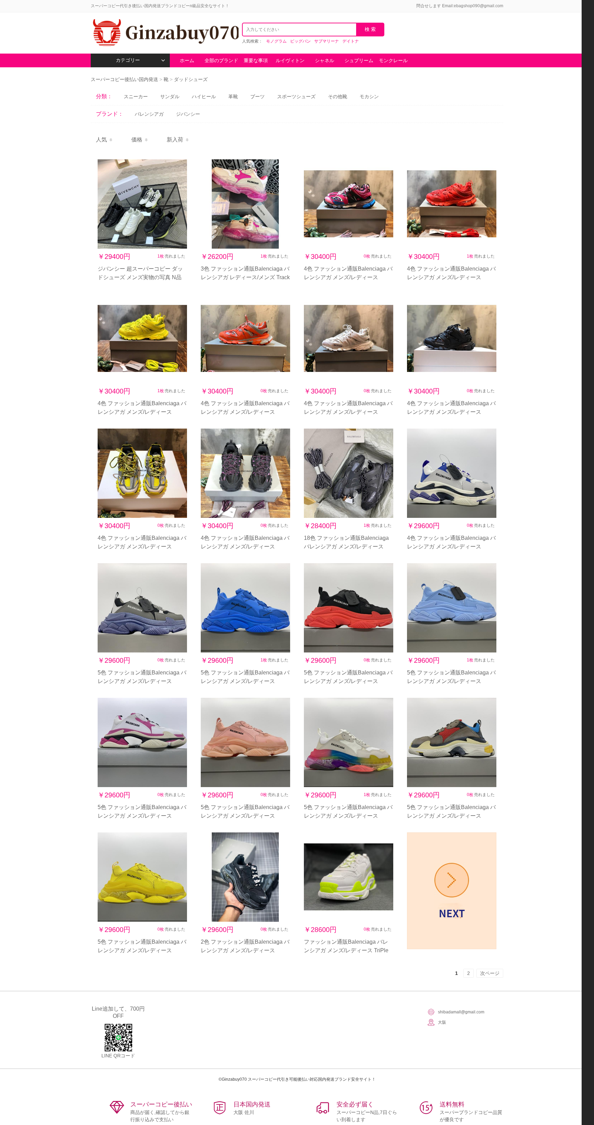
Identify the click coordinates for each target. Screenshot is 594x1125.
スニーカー (136, 96)
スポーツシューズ (296, 96)
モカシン (369, 96)
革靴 (233, 96)
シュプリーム (358, 60)
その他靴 (337, 96)
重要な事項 (256, 60)
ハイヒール (204, 96)
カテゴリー (128, 60)
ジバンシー (188, 114)
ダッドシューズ (191, 79)
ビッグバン (300, 41)
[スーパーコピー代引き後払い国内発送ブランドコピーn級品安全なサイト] (165, 33)
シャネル (324, 60)
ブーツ (257, 96)
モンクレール (393, 60)
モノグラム (276, 41)
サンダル (169, 96)
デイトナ (350, 41)
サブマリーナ (326, 41)
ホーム (187, 60)
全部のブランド (221, 60)
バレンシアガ (149, 114)
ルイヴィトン (290, 60)
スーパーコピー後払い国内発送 (125, 79)
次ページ (489, 973)
